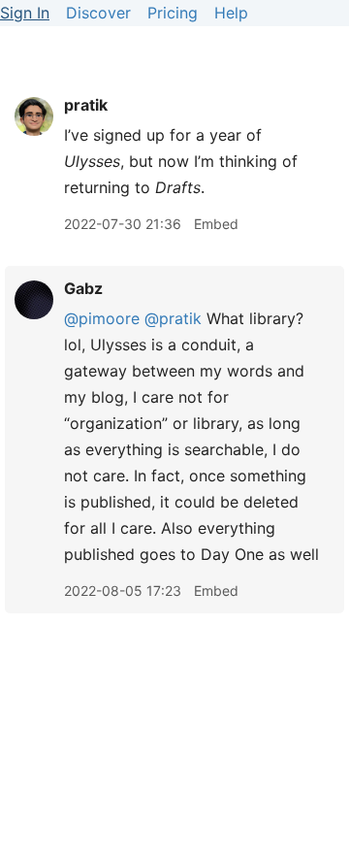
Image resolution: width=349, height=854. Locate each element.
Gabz (83, 288)
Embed (216, 223)
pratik (86, 105)
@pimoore (102, 318)
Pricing (172, 12)
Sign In (24, 12)
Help (231, 12)
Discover (98, 12)
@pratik (173, 318)
